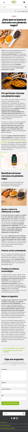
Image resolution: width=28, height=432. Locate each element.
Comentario (4, 369)
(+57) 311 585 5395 (22, 11)
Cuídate (14, 16)
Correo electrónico (6, 389)
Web (2, 395)
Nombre (3, 382)
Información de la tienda (7, 428)
